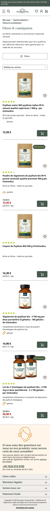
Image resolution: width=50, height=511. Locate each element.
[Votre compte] (41, 11)
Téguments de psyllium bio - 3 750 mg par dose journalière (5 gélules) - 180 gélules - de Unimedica (24, 319)
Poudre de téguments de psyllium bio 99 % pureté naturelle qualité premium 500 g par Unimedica (25, 178)
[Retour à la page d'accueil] (25, 11)
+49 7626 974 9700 (13, 466)
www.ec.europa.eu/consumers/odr (25, 504)
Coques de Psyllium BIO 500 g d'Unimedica (24, 246)
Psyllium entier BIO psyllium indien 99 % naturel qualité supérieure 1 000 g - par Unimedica (23, 108)
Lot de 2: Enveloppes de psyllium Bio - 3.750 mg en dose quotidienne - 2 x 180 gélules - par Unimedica (25, 390)
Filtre (27, 56)
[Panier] (46, 11)
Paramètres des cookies (25, 508)
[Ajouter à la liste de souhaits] (44, 95)
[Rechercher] (8, 11)
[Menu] (3, 11)
